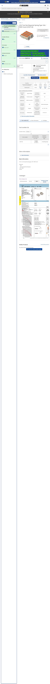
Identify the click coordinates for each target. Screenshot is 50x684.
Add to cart (44, 77)
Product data (45, 58)
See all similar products (45, 244)
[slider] (20, 181)
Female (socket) (6, 31)
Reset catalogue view (23, 178)
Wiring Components (13, 18)
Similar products (42, 74)
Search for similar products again (34, 249)
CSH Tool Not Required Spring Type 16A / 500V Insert (10, 19)
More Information (34, 120)
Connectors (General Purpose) (24, 18)
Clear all (14, 22)
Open (37, 181)
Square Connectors (35, 18)
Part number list (25, 120)
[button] (42, 2)
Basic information (25, 155)
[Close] (48, 12)
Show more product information (27, 116)
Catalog (27, 46)
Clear (14, 33)
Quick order (35, 77)
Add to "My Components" (30, 74)
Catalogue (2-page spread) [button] (44, 181)
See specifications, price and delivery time (9, 29)
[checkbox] (9, 31)
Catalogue (45, 120)
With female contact (7, 63)
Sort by (40, 137)
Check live (40, 87)
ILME (20, 22)
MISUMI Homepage (4, 18)
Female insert (6, 47)
